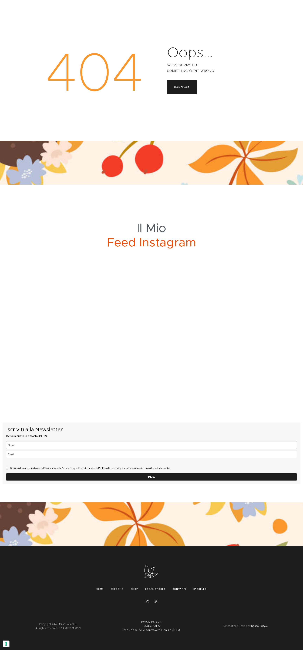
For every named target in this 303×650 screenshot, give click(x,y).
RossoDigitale (259, 626)
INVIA (151, 477)
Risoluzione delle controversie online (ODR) (151, 630)
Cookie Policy (151, 626)
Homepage (182, 87)
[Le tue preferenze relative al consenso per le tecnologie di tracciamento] (6, 644)
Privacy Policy (68, 468)
